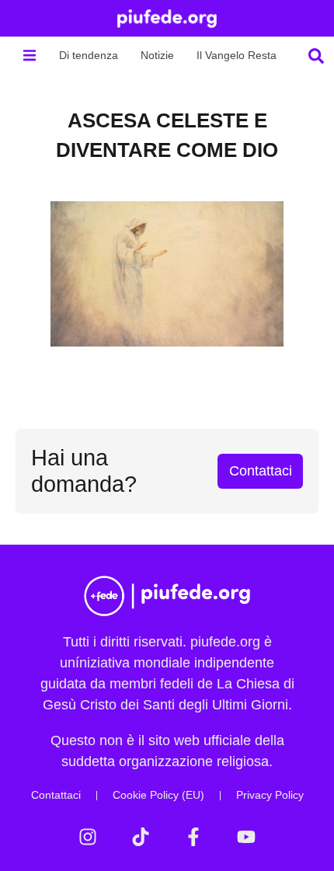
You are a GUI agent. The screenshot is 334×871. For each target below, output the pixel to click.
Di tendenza (88, 55)
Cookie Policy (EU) (158, 795)
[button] (29, 55)
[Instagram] (87, 836)
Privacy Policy (270, 795)
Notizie (157, 55)
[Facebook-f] (193, 836)
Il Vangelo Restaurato (249, 55)
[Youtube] (246, 836)
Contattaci (56, 795)
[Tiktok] (140, 836)
